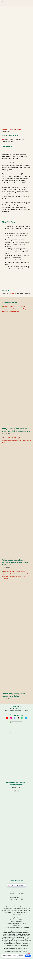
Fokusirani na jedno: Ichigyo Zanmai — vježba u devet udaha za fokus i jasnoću (16, 562)
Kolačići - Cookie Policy (16, 921)
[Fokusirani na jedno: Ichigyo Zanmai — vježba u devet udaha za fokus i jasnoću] (16, 497)
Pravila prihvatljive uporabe (16, 918)
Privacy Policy (22, 916)
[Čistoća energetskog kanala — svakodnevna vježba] (16, 631)
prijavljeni (11, 293)
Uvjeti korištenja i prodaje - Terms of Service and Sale (16, 908)
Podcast (4, 141)
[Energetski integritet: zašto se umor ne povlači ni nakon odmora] (16, 366)
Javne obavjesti (16, 925)
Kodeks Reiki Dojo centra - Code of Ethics (16, 923)
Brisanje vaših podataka (16, 919)
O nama (16, 903)
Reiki (8, 141)
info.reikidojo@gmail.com (16, 897)
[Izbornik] (30, 3)
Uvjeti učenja (16, 905)
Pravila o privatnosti (12, 916)
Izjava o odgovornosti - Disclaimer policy (16, 906)
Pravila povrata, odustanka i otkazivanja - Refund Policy (16, 910)
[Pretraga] (27, 2)
